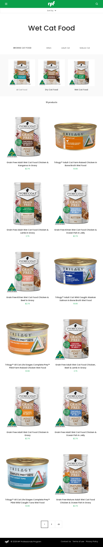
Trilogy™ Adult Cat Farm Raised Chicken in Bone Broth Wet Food (75, 164)
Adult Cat (65, 48)
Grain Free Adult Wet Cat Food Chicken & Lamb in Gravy (27, 231)
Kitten (48, 48)
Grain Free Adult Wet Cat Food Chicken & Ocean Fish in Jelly (75, 434)
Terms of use (78, 541)
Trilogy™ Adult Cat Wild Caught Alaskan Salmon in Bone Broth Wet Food (75, 299)
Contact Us (66, 541)
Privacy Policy (92, 541)
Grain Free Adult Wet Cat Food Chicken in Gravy (27, 434)
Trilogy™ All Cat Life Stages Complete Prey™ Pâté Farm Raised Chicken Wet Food (27, 366)
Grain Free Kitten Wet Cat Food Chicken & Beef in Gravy (27, 299)
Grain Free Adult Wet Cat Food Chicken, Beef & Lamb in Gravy (75, 366)
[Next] (58, 524)
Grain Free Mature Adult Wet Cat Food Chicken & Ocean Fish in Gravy (75, 501)
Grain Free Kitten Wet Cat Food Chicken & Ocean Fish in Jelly (75, 231)
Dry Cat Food (51, 90)
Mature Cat (85, 48)
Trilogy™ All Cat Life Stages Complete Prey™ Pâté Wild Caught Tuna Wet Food (27, 501)
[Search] (97, 4)
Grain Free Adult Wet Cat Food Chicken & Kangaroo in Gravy (27, 164)
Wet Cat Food (81, 90)
